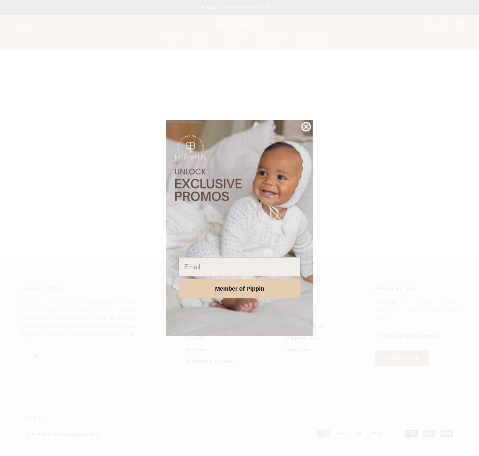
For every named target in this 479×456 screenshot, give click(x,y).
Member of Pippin (239, 288)
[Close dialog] (306, 127)
